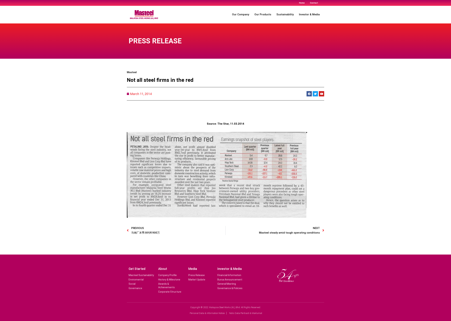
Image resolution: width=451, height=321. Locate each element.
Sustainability (285, 14)
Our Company (240, 14)
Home (302, 3)
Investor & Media (309, 14)
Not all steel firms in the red (160, 80)
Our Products (262, 14)
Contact (314, 3)
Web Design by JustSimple (216, 318)
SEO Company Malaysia (236, 318)
